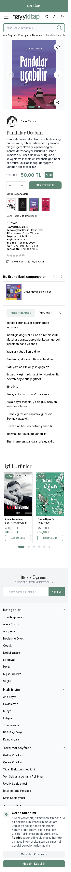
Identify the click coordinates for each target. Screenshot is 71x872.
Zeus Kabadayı (15, 519)
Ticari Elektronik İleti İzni (19, 769)
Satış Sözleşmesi (14, 797)
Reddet (17, 837)
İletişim (7, 718)
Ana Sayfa (9, 35)
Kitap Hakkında (20, 312)
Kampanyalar (11, 739)
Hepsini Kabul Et (34, 863)
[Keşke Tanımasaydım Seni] (51, 494)
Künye (7, 711)
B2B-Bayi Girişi (12, 732)
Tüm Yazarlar (11, 725)
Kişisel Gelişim (12, 674)
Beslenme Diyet (13, 638)
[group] (34, 74)
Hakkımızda (10, 704)
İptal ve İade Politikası (17, 790)
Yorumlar (45, 312)
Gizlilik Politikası (13, 755)
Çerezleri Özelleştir (34, 854)
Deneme (37, 35)
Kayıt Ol (57, 591)
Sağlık (7, 681)
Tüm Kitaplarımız (13, 617)
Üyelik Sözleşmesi (15, 783)
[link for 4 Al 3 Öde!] (34, 6)
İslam (6, 666)
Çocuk (7, 645)
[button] (31, 107)
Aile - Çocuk (11, 624)
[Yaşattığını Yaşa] (18, 494)
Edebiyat (23, 35)
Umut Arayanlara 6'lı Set (37, 291)
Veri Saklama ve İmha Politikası (23, 776)
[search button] (59, 27)
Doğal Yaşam (11, 652)
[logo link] (26, 16)
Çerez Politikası (13, 762)
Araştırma (9, 631)
